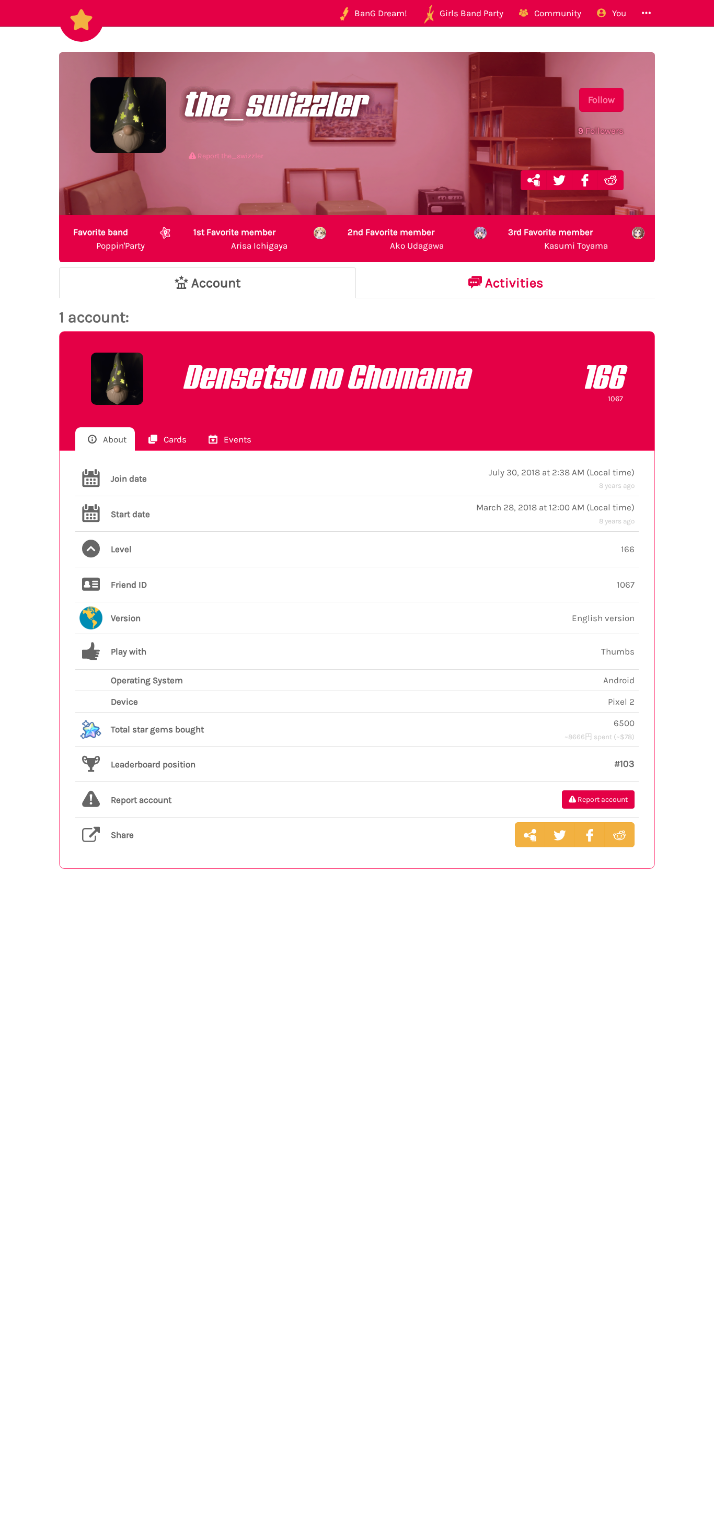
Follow (601, 100)
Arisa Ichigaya (240, 239)
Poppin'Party (108, 239)
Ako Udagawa (396, 239)
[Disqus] (357, 1047)
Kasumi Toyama (558, 239)
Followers (601, 130)
